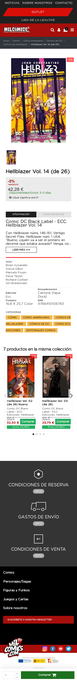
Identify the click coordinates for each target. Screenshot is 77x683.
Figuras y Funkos (16, 590)
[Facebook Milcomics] (52, 647)
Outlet (38, 11)
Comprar (44, 675)
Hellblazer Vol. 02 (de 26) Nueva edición (19, 404)
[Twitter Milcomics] (68, 647)
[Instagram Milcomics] (44, 647)
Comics (8, 572)
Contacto (64, 2)
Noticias (12, 2)
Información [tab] (21, 214)
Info (38, 491)
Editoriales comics (41, 330)
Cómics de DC (39, 324)
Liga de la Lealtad (38, 20)
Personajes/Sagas (17, 581)
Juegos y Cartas (15, 599)
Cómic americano (36, 317)
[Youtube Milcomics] (60, 647)
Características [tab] (53, 214)
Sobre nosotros (37, 2)
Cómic (13, 317)
